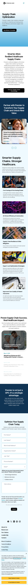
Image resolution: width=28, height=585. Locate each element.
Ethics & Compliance (6, 541)
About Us (4, 527)
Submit (14, 509)
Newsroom (4, 530)
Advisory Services (10, 477)
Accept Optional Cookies (14, 582)
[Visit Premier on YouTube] (17, 521)
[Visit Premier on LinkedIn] (14, 521)
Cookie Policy (4, 549)
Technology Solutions (11, 474)
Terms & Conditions (6, 544)
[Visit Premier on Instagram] (20, 521)
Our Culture (4, 532)
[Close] (26, 553)
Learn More (6, 141)
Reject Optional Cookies (14, 578)
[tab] (14, 355)
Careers (3, 537)
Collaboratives (9, 479)
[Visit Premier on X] (11, 521)
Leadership (4, 535)
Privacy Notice (4, 547)
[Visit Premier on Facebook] (8, 521)
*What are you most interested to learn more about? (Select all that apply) (13, 471)
